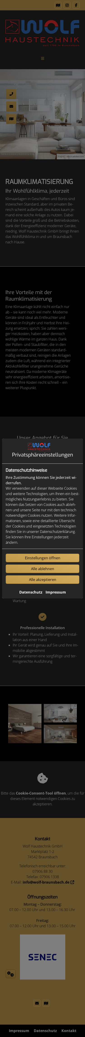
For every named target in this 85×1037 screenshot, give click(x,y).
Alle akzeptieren (42, 579)
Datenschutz (30, 592)
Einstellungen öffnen (42, 557)
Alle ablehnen (42, 568)
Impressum (56, 592)
